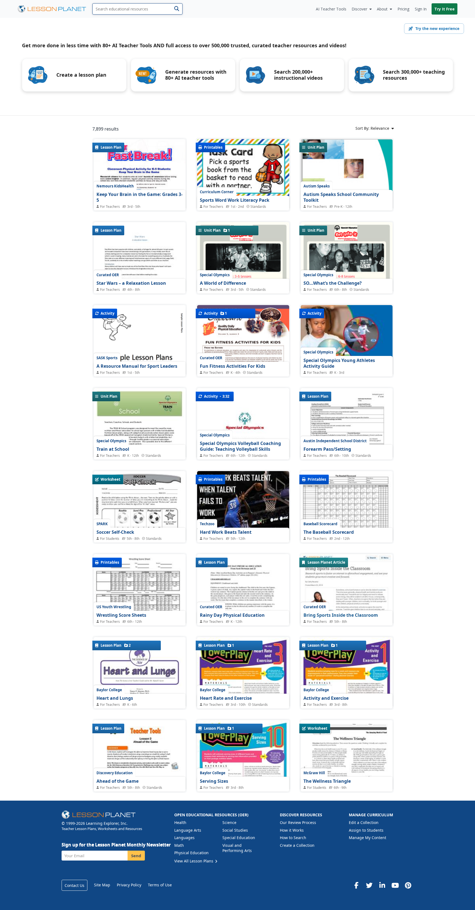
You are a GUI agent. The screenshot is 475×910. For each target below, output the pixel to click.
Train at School (112, 449)
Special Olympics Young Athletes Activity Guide (339, 363)
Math (179, 845)
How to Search (293, 837)
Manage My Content (367, 837)
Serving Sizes (214, 781)
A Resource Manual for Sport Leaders (136, 366)
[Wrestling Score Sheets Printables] (139, 619)
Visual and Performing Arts (237, 848)
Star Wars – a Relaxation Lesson (131, 283)
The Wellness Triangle (327, 781)
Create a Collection (297, 845)
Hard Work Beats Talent (226, 532)
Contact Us (74, 885)
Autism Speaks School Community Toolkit (341, 197)
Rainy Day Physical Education (232, 615)
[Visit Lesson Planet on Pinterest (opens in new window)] (407, 885)
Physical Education (191, 852)
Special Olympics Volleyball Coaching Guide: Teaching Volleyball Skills (240, 446)
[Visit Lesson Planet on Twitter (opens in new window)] (369, 885)
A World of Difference (223, 283)
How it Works (292, 830)
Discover (359, 9)
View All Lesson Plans (194, 861)
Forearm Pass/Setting (327, 449)
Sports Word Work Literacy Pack (234, 200)
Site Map (102, 884)
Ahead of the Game (117, 781)
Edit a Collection (364, 822)
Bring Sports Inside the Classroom (340, 615)
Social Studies (235, 830)
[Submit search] (177, 9)
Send (136, 855)
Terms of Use (160, 884)
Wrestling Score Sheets (121, 615)
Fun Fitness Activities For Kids (232, 366)
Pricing (403, 9)
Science (229, 822)
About (382, 9)
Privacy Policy (129, 884)
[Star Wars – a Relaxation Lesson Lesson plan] (139, 287)
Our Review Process (298, 822)
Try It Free (444, 9)
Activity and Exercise (326, 698)
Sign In (421, 9)
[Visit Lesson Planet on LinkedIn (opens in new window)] (382, 885)
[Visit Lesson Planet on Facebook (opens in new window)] (356, 885)
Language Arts (187, 830)
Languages (184, 837)
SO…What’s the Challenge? (332, 283)
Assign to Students (366, 830)
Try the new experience (437, 28)
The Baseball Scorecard (328, 532)
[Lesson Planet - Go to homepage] (55, 9)
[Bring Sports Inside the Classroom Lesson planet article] (346, 600)
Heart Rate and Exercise (226, 698)
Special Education (238, 837)
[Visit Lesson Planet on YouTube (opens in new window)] (395, 885)
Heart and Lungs (114, 698)
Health (180, 822)
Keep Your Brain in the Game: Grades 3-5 (139, 197)
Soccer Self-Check (115, 532)
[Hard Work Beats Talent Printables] (243, 536)
